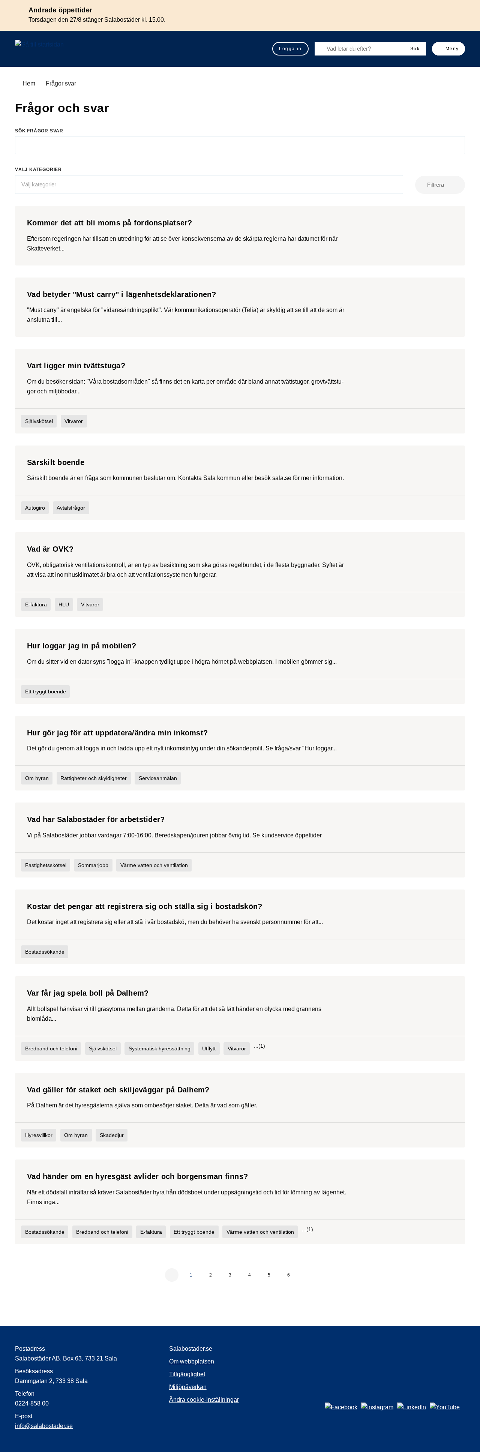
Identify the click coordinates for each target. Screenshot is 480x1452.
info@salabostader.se (44, 1426)
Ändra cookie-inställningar (204, 1399)
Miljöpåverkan (188, 1387)
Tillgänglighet (187, 1374)
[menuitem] (290, 49)
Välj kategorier (38, 169)
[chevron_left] (171, 1275)
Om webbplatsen (191, 1361)
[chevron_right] (308, 1275)
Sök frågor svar (39, 131)
